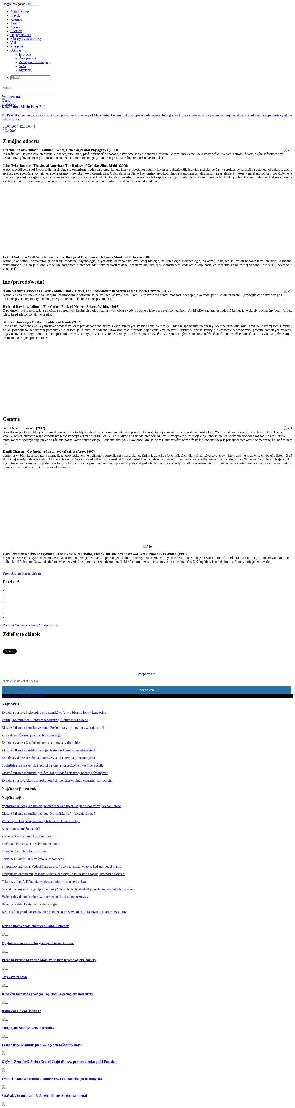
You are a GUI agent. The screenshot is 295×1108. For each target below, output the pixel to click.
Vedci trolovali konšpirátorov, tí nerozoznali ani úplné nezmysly (45, 896)
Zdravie (15, 27)
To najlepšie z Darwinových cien (24, 851)
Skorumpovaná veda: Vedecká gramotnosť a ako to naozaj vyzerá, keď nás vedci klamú (61, 866)
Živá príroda (27, 58)
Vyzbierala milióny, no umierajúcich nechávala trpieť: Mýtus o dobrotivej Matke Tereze (61, 806)
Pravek (15, 15)
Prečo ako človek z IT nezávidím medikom (31, 844)
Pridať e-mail (146, 690)
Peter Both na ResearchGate (22, 573)
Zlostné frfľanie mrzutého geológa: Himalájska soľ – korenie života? (48, 813)
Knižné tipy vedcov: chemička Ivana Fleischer (36, 594)
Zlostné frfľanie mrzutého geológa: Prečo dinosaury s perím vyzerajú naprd (53, 727)
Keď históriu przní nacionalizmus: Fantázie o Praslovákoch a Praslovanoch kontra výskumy (64, 912)
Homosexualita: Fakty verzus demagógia (29, 904)
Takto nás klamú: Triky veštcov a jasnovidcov (33, 859)
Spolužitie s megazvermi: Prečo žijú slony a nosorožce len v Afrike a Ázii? (52, 765)
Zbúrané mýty (20, 11)
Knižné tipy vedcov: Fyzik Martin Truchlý (34, 602)
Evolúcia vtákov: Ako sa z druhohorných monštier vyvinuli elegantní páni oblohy (57, 780)
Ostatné (15, 50)
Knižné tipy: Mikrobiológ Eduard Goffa (32, 606)
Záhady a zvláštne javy (26, 39)
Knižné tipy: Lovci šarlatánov (25, 598)
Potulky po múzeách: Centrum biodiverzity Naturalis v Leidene (45, 720)
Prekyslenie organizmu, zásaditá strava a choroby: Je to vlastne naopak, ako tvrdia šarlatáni (63, 874)
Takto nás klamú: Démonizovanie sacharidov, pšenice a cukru (44, 881)
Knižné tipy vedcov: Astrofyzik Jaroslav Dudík (37, 609)
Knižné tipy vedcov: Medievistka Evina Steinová (38, 613)
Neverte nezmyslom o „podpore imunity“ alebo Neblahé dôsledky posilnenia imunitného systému (68, 889)
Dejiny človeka (20, 35)
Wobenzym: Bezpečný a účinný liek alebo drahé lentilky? (41, 821)
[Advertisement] (132, 217)
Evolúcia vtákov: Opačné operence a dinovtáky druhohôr (41, 742)
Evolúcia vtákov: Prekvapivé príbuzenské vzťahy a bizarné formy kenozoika (54, 712)
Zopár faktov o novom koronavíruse (26, 836)
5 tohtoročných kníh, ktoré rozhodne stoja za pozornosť (43, 617)
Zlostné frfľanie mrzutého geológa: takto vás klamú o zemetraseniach (49, 750)
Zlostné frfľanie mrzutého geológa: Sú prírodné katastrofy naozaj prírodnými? (55, 773)
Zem (13, 23)
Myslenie (16, 46)
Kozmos (16, 19)
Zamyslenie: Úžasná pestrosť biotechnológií (32, 735)
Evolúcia (16, 31)
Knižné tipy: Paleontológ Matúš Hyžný (32, 590)
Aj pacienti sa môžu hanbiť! (21, 828)
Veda (13, 42)
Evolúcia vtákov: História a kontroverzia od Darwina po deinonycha (48, 758)
